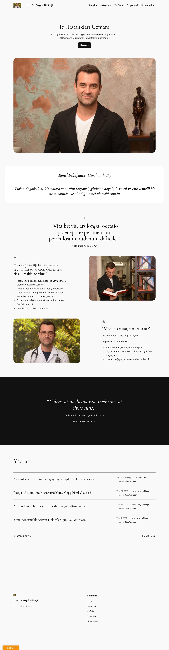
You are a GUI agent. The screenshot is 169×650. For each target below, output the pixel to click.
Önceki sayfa (22, 536)
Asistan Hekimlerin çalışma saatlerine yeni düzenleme (49, 506)
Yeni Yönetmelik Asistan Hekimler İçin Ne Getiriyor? (49, 520)
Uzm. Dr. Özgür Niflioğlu (39, 5)
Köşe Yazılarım (131, 481)
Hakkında (84, 45)
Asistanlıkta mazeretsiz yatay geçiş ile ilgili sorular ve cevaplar (54, 479)
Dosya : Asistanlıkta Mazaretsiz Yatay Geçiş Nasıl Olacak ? (52, 493)
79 (150, 536)
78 (147, 536)
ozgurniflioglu (142, 477)
